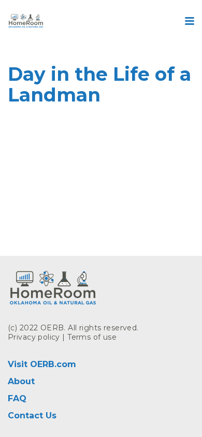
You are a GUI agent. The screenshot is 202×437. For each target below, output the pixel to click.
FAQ (17, 398)
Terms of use (92, 337)
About (21, 381)
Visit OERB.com (42, 364)
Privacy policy (34, 337)
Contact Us (32, 415)
